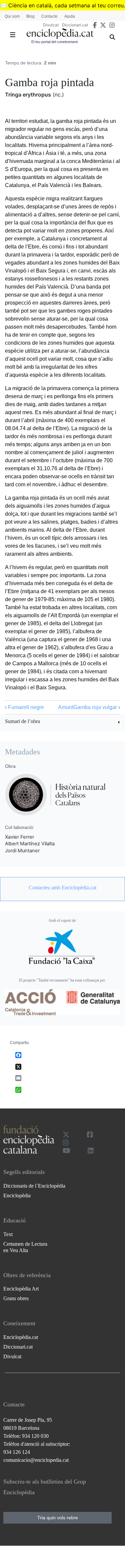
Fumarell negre (24, 707)
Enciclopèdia (17, 1195)
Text (8, 1234)
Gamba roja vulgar (96, 707)
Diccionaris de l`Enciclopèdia (34, 1186)
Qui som (12, 16)
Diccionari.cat (75, 24)
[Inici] (60, 33)
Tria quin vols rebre (57, 1517)
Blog (30, 16)
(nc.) (58, 94)
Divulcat (51, 24)
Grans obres (16, 1298)
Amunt (65, 707)
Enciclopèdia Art (21, 1289)
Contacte (49, 16)
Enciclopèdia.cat (20, 1337)
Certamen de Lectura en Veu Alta (25, 1247)
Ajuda (69, 16)
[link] (62, 722)
